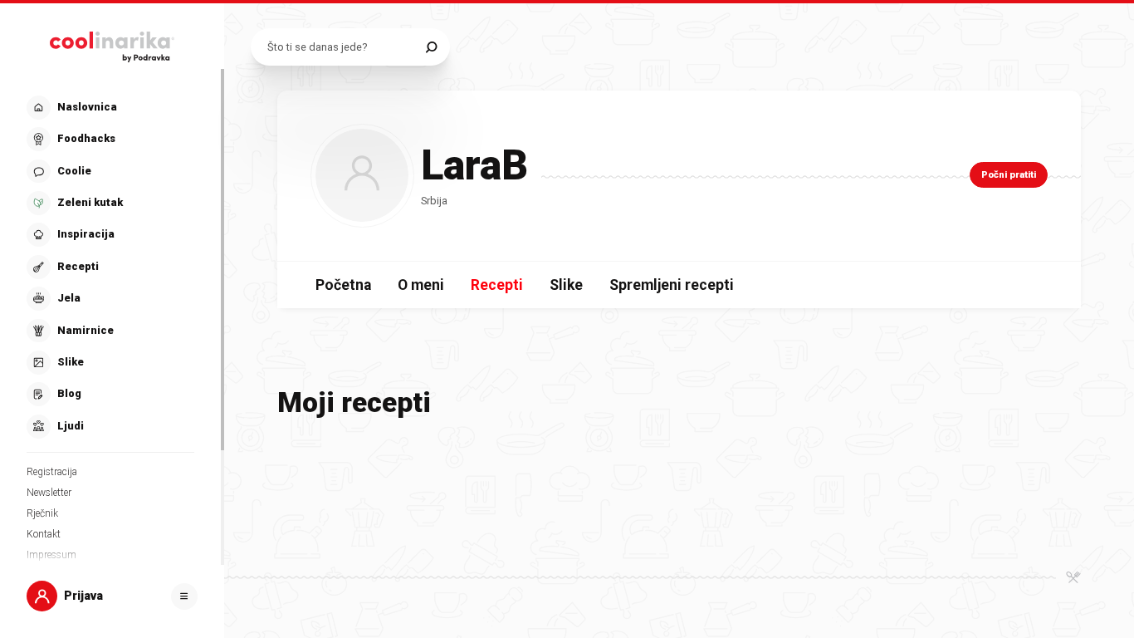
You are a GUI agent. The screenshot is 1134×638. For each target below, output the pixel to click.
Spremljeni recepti (671, 285)
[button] (110, 267)
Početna (343, 285)
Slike (566, 285)
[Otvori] (184, 596)
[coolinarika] (112, 43)
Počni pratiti (1008, 174)
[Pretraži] (431, 47)
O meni (421, 285)
